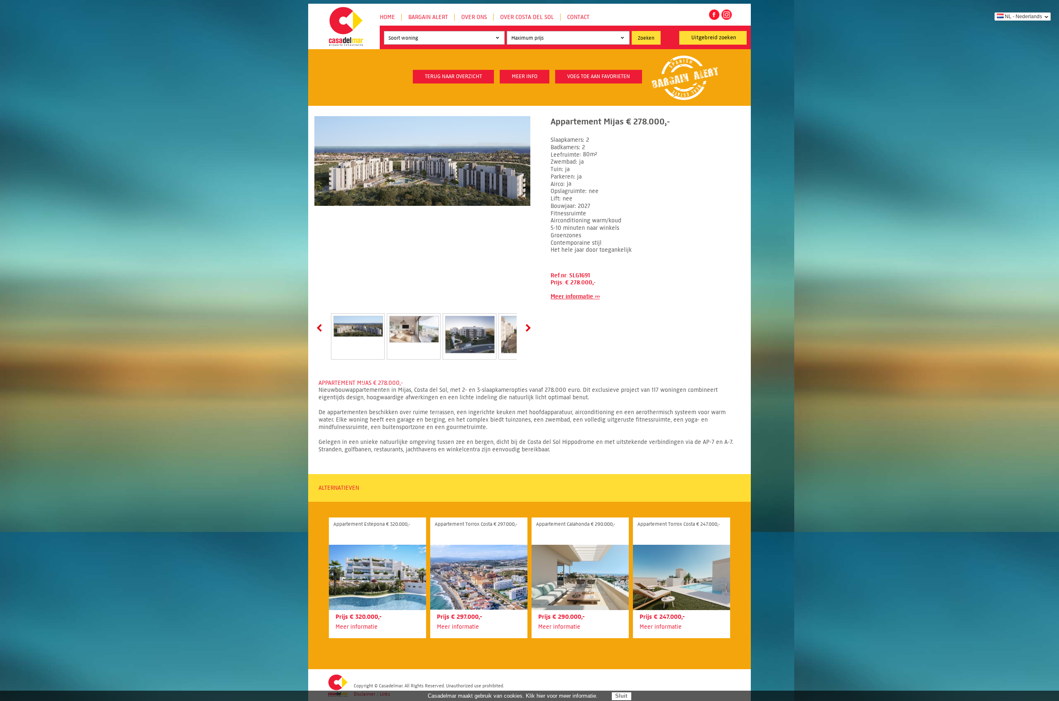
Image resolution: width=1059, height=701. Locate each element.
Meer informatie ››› (575, 296)
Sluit (621, 696)
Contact (578, 17)
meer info (524, 76)
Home (387, 17)
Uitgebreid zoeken (713, 37)
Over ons (474, 17)
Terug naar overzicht (453, 76)
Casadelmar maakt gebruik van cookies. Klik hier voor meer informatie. (513, 696)
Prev (321, 327)
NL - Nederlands (1023, 16)
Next (526, 327)
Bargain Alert (428, 17)
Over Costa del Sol (527, 17)
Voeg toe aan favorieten (598, 76)
